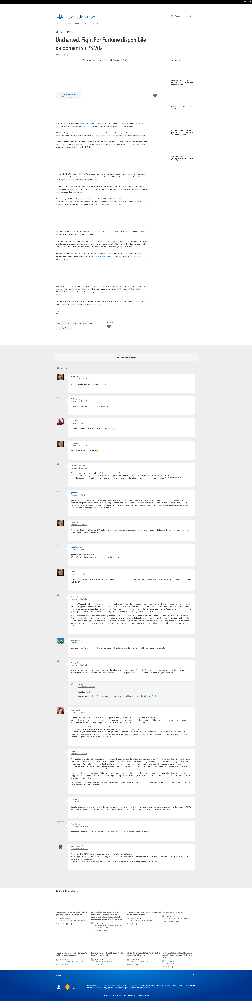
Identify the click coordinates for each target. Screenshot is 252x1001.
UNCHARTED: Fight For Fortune (90, 123)
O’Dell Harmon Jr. (65, 959)
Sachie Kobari (170, 961)
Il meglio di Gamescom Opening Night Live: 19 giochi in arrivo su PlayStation (71, 954)
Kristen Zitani (170, 916)
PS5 (58, 23)
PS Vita (118, 123)
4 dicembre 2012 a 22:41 (79, 495)
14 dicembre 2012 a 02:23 (79, 826)
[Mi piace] (72, 924)
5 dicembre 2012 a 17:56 (79, 712)
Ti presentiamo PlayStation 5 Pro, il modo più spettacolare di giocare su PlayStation (71, 913)
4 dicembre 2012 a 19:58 (79, 401)
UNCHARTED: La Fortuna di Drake (99, 256)
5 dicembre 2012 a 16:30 (86, 686)
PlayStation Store (81, 126)
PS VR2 (64, 23)
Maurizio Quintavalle (69, 94)
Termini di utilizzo (109, 995)
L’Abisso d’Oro (97, 136)
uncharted (74, 323)
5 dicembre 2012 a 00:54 (79, 549)
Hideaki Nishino (65, 918)
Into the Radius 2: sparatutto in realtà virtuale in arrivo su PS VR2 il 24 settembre (143, 954)
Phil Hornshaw (100, 959)
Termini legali (144, 995)
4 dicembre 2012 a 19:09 (79, 379)
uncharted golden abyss (86, 323)
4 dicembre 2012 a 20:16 (79, 445)
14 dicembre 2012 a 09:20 (79, 849)
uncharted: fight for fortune (63, 328)
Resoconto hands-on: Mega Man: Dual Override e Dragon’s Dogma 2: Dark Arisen (108, 954)
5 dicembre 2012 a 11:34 (79, 665)
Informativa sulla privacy (127, 995)
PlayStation (80, 16)
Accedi (178, 16)
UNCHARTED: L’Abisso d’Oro (112, 199)
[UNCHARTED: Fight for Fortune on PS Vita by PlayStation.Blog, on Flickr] (71, 116)
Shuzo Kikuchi (99, 923)
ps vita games (66, 323)
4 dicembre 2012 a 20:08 (79, 423)
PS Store (76, 23)
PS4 (69, 23)
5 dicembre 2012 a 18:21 (79, 754)
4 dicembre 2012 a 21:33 (79, 468)
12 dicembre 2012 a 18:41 (79, 802)
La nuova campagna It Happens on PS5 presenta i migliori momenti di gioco (144, 913)
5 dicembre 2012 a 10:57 (79, 599)
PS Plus (83, 23)
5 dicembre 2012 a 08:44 (79, 574)
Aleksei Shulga (135, 959)
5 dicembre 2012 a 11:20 (79, 642)
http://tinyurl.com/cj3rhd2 (146, 696)
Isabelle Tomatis (136, 918)
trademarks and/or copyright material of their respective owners (113, 988)
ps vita (58, 323)
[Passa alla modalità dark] (171, 16)
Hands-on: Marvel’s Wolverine (172, 912)
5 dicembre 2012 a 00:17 (79, 524)
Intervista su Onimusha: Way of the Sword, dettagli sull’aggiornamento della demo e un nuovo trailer (177, 955)
